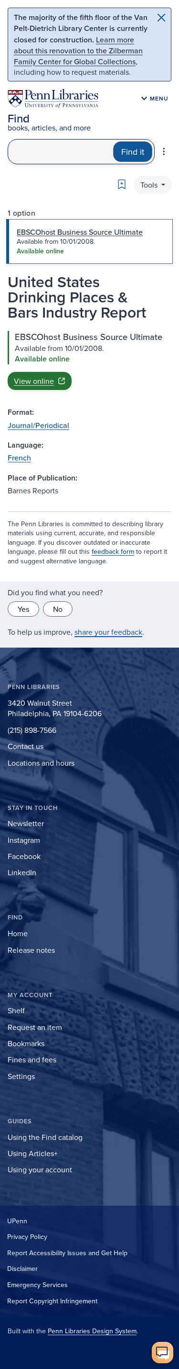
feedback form (113, 551)
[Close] (161, 17)
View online (34, 381)
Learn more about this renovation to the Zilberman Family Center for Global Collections (78, 50)
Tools (149, 185)
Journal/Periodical (38, 425)
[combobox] (60, 151)
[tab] (89, 241)
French (19, 457)
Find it (132, 152)
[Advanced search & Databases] (164, 151)
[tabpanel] (89, 360)
